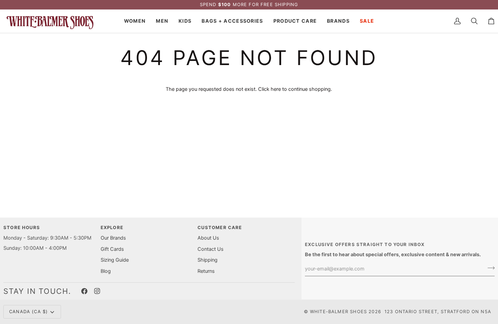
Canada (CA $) (28, 311)
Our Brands (113, 238)
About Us (208, 238)
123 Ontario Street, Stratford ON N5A (438, 311)
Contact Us (211, 249)
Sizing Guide (115, 260)
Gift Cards (112, 249)
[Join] (489, 268)
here (276, 89)
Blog (106, 271)
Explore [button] (112, 227)
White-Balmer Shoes (338, 311)
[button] (135, 21)
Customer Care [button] (220, 227)
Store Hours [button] (21, 227)
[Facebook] (84, 291)
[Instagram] (97, 291)
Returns (206, 271)
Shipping (207, 260)
